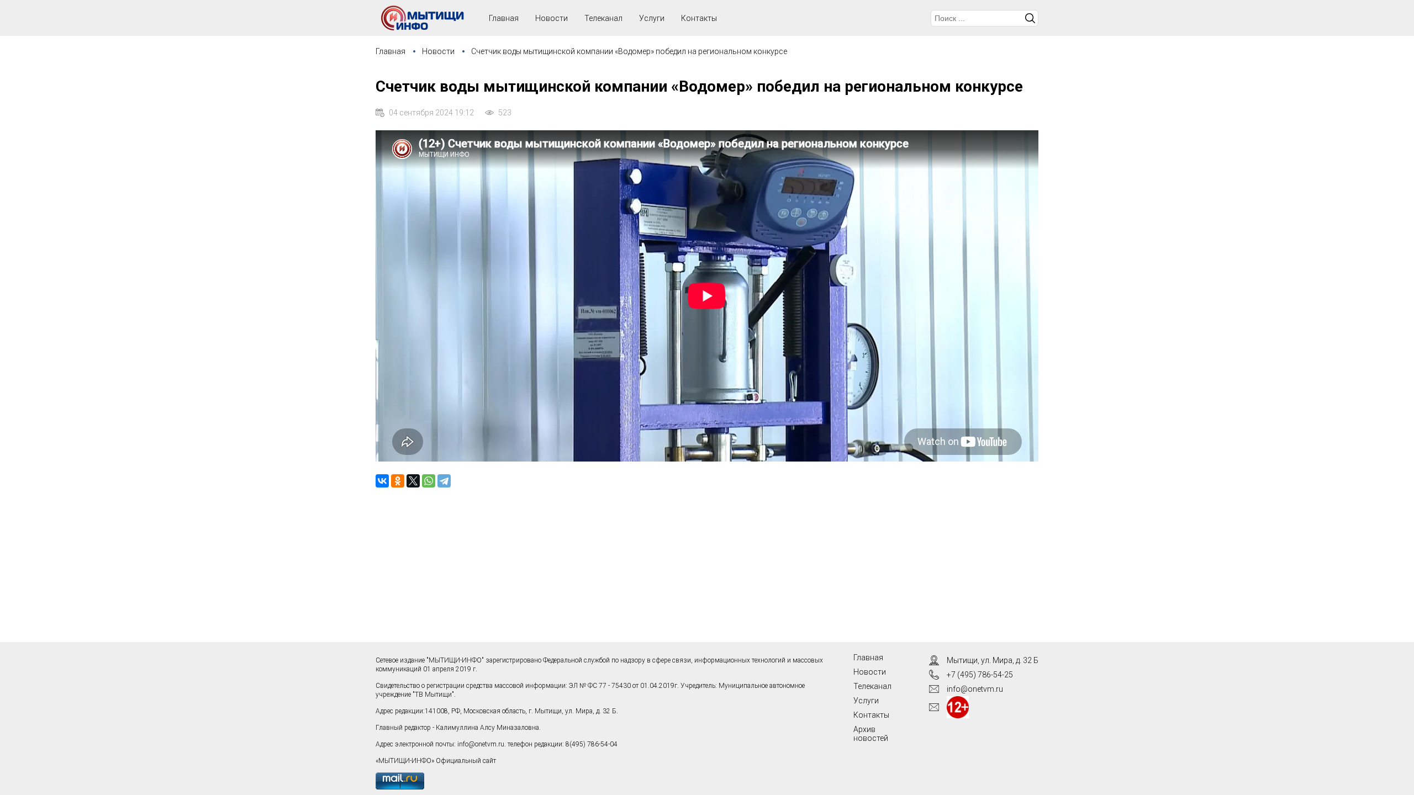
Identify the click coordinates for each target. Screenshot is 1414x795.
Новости (551, 18)
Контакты (699, 18)
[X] (413, 480)
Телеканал (603, 18)
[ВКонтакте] (382, 480)
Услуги (651, 18)
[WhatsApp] (428, 480)
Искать (1030, 18)
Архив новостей (870, 734)
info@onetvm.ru (480, 744)
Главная (390, 51)
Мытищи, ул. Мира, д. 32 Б (992, 660)
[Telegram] (444, 480)
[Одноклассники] (397, 480)
